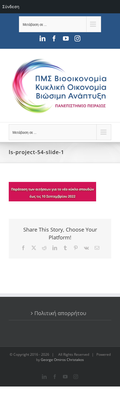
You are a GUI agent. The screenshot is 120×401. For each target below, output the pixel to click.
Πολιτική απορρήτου (60, 313)
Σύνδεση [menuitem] (10, 6)
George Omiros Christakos (62, 359)
